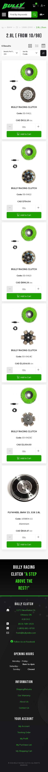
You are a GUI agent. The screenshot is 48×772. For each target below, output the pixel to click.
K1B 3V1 (26, 619)
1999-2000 (27, 27)
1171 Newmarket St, (26, 610)
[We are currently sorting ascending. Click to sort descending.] (43, 53)
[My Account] (42, 6)
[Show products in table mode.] (43, 46)
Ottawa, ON (25, 614)
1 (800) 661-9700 (26, 628)
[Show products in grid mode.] (30, 46)
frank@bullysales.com (26, 632)
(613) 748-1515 (26, 623)
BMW (9, 27)
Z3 (17, 27)
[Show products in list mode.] (37, 46)
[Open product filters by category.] (41, 14)
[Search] (34, 14)
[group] (41, 14)
